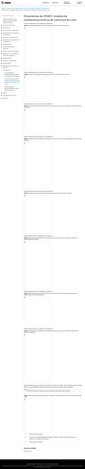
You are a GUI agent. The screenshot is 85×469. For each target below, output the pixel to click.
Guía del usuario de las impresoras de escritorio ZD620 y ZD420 (20, 8)
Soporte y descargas (67, 3)
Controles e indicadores (10, 37)
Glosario (5, 98)
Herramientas (7, 63)
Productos (55, 2)
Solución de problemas (10, 60)
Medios (5, 93)
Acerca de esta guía (9, 25)
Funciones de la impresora (11, 30)
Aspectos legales (31, 463)
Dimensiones (45, 8)
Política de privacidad (52, 463)
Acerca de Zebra (79, 3)
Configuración (7, 44)
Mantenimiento (7, 58)
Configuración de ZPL (9, 95)
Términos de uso (41, 463)
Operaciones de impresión (11, 51)
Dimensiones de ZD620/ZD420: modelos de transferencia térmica (12, 74)
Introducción (7, 27)
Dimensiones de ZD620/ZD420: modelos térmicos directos (12, 88)
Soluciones (45, 2)
